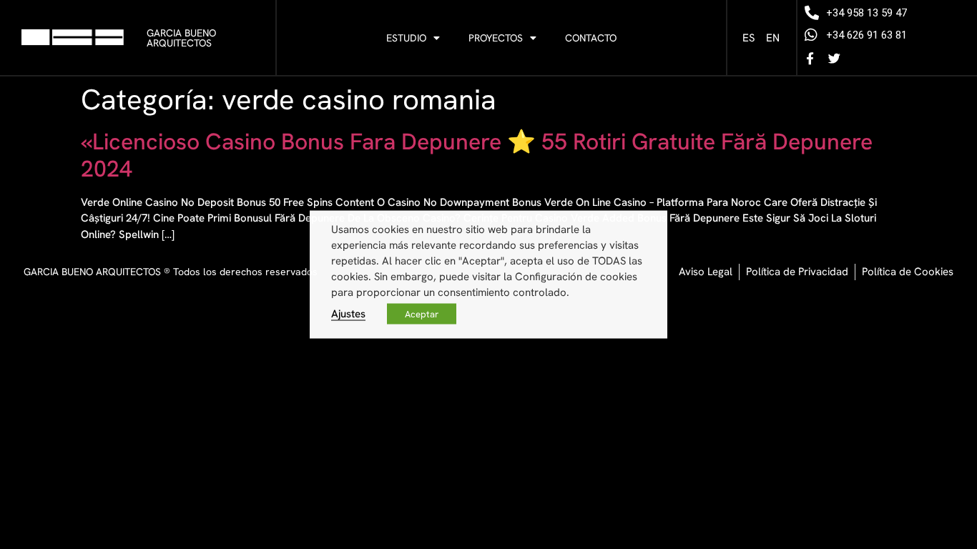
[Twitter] (834, 58)
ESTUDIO (406, 37)
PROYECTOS (495, 37)
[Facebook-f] (809, 58)
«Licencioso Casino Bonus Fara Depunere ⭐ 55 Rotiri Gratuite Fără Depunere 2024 (477, 155)
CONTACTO (591, 37)
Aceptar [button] (421, 314)
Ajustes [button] (348, 313)
